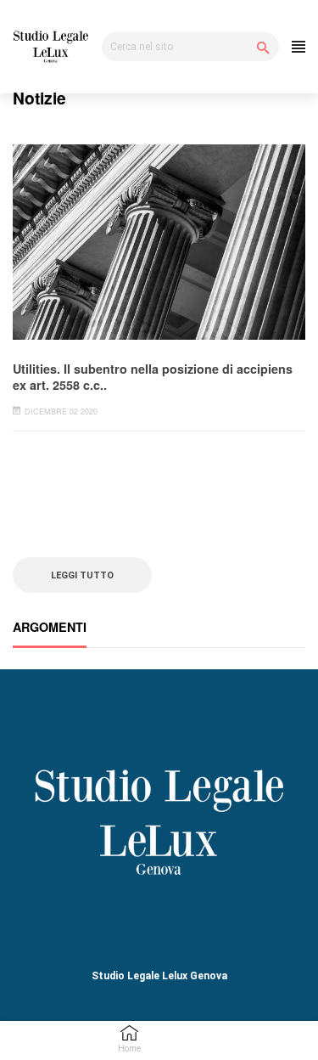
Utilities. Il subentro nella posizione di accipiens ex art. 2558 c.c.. (153, 376)
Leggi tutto (82, 574)
